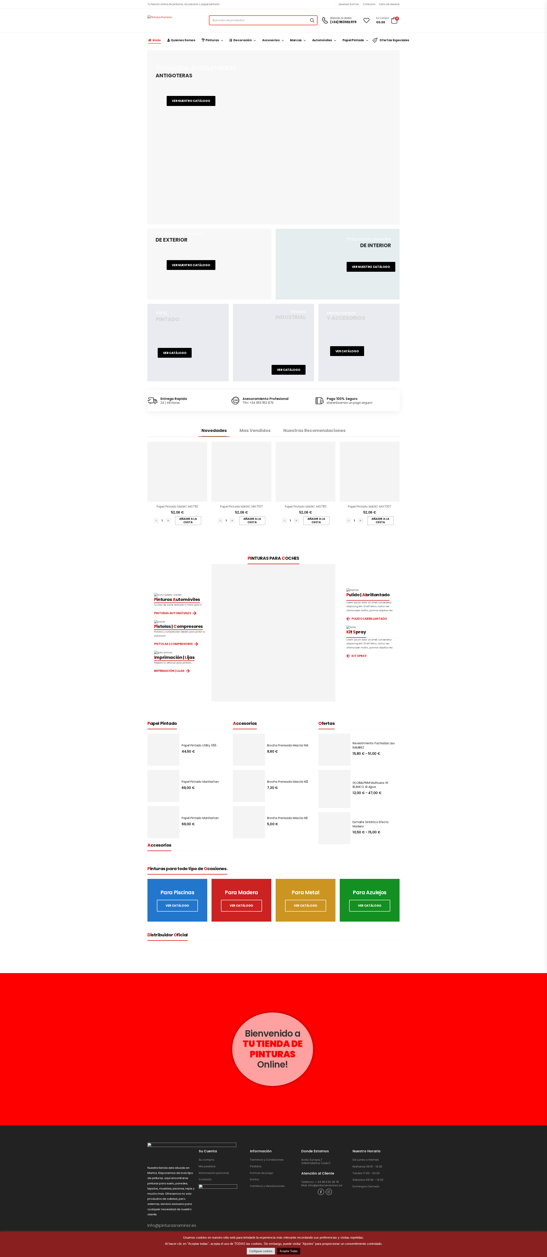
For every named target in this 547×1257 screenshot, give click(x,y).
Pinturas (212, 40)
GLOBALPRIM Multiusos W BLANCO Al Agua (370, 785)
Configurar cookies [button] (260, 1251)
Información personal (214, 1173)
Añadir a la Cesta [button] (188, 520)
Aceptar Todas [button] (289, 1251)
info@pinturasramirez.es (325, 1185)
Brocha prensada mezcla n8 (287, 818)
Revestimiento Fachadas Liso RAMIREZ (374, 745)
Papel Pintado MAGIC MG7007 (369, 506)
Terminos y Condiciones (267, 1160)
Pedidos (256, 1166)
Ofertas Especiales (394, 40)
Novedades (214, 430)
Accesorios (271, 40)
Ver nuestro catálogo (191, 101)
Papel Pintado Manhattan (200, 782)
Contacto (369, 4)
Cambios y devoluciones (267, 1186)
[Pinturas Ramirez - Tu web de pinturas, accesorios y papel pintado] (174, 20)
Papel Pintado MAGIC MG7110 (177, 506)
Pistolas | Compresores (173, 644)
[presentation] (41, 1049)
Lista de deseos (389, 4)
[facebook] (321, 1192)
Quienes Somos (348, 4)
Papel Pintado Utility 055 (199, 745)
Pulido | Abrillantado (369, 619)
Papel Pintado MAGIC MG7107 (241, 506)
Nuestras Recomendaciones (314, 430)
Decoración (242, 40)
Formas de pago (261, 1173)
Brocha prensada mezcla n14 (288, 745)
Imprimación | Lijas (169, 671)
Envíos (254, 1179)
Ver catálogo (175, 353)
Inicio (157, 40)
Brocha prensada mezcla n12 (287, 782)
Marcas (296, 40)
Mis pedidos (207, 1166)
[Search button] (312, 20)
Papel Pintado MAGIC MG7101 (305, 506)
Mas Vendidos (255, 430)
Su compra (206, 1160)
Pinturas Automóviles (172, 613)
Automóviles (322, 40)
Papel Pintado (353, 40)
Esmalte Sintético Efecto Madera (371, 824)
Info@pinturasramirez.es (171, 1225)
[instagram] (329, 1192)
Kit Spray (358, 656)
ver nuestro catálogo (371, 266)
